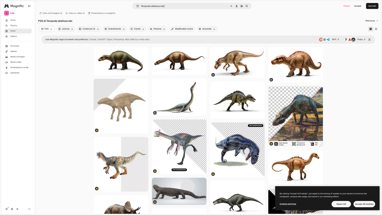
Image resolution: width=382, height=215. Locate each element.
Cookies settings (288, 204)
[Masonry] (370, 29)
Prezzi (347, 6)
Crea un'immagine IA (52, 13)
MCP (334, 39)
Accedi (357, 6)
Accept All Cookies (364, 204)
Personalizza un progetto (103, 13)
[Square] (376, 29)
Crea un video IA (77, 13)
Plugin (360, 39)
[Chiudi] (369, 39)
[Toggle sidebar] (29, 6)
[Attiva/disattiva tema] (17, 209)
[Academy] (12, 209)
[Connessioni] (6, 209)
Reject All (341, 204)
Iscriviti (372, 6)
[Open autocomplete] (136, 6)
